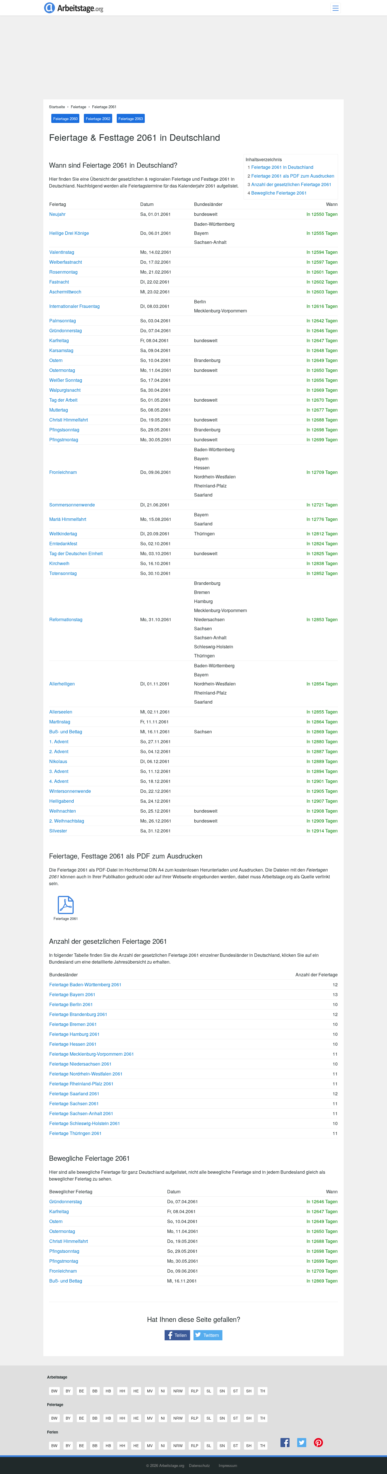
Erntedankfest (63, 543)
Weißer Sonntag (65, 380)
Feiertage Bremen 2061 (73, 1024)
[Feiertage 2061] (66, 912)
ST (235, 1391)
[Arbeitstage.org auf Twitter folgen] (302, 1445)
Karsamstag (61, 350)
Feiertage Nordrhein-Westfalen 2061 (86, 1073)
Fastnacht (59, 281)
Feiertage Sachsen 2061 (74, 1103)
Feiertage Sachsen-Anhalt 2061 (81, 1113)
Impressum (228, 1465)
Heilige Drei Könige (69, 233)
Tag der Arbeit (63, 400)
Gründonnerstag (65, 330)
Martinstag (59, 721)
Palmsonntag (62, 320)
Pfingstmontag (63, 439)
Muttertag (58, 409)
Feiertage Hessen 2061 (73, 1044)
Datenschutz (199, 1465)
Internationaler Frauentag (74, 306)
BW (54, 1391)
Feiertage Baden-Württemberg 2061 (85, 984)
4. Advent (58, 781)
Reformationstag (65, 619)
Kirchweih (59, 563)
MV (150, 1391)
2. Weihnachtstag (66, 820)
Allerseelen (60, 711)
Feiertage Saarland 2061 (74, 1093)
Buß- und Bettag (65, 731)
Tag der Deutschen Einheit (76, 553)
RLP (194, 1391)
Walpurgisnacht (64, 390)
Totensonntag (63, 573)
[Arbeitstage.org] (73, 13)
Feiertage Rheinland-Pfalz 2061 (81, 1083)
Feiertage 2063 (130, 118)
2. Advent (58, 751)
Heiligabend (61, 801)
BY (68, 1391)
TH (262, 1391)
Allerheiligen (62, 683)
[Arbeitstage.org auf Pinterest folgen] (318, 1445)
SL (208, 1391)
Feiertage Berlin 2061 (71, 1004)
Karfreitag (59, 340)
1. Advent (58, 741)
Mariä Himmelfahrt (67, 519)
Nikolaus (58, 761)
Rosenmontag (63, 272)
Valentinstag (61, 252)
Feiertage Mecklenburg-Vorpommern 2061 (91, 1054)
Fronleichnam (63, 472)
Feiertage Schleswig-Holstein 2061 (84, 1123)
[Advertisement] (193, 59)
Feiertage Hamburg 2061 (74, 1034)
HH (122, 1391)
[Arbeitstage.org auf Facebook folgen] (285, 1445)
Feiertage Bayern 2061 (72, 994)
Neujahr (57, 214)
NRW (178, 1391)
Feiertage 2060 (65, 118)
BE (81, 1391)
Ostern (56, 360)
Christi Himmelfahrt (68, 419)
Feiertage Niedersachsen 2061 (80, 1063)
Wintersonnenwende (70, 791)
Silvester (58, 830)
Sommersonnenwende (72, 504)
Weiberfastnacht (65, 262)
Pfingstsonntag (64, 429)
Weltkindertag (63, 533)
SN (222, 1391)
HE (136, 1391)
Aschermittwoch (65, 291)
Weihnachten (62, 811)
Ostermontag (62, 370)
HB (108, 1391)
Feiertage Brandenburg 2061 (78, 1014)
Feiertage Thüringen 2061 (75, 1133)
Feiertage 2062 (98, 118)
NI (163, 1391)
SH (249, 1391)
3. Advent (58, 771)
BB (94, 1391)
